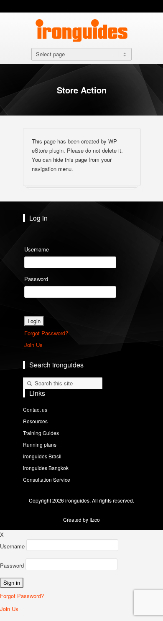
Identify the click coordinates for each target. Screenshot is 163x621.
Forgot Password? (46, 333)
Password (36, 279)
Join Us (33, 345)
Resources (35, 421)
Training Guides (41, 432)
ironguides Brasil (42, 456)
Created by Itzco (81, 519)
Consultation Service (46, 479)
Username (36, 249)
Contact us (35, 409)
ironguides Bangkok (46, 467)
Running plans (39, 444)
